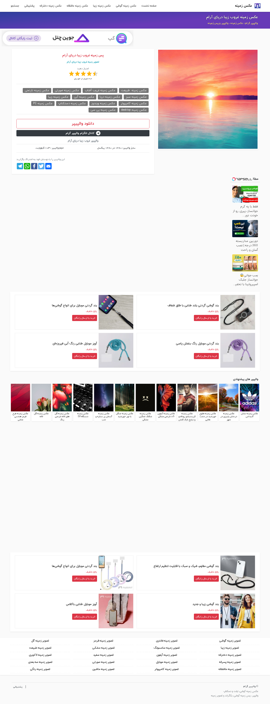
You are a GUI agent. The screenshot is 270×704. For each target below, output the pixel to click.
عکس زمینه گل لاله (41, 415)
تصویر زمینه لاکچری (40, 655)
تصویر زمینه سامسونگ (167, 647)
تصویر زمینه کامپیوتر (167, 669)
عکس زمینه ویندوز (103, 103)
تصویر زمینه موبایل (166, 662)
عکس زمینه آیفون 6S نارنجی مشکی (166, 415)
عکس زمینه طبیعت (134, 90)
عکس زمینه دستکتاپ (72, 103)
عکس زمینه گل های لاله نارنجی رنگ (62, 417)
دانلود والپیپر (83, 123)
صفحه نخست (148, 6)
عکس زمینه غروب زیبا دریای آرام (232, 17)
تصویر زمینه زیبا (230, 647)
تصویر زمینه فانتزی (166, 640)
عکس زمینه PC (43, 103)
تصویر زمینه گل (40, 640)
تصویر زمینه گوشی (230, 640)
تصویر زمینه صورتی (103, 662)
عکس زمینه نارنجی (37, 90)
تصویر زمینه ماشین (103, 669)
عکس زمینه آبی (84, 97)
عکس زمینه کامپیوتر (134, 103)
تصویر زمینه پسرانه (230, 662)
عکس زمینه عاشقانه (77, 6)
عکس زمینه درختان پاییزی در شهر (228, 417)
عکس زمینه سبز (136, 97)
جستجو (15, 6)
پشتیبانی (29, 6)
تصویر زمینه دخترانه (229, 655)
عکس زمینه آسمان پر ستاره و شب (103, 417)
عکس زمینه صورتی (67, 90)
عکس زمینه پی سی (103, 110)
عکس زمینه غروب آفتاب (100, 90)
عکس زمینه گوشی (126, 6)
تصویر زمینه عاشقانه (229, 669)
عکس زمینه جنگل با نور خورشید (124, 415)
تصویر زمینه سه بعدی (40, 662)
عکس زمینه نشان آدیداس (249, 415)
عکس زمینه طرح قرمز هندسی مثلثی (20, 417)
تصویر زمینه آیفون (166, 655)
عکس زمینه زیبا (102, 6)
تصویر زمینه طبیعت (40, 647)
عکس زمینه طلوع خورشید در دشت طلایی (208, 417)
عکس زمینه (243, 5)
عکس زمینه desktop (134, 110)
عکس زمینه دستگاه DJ (83, 415)
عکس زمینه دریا (110, 97)
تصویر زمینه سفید (103, 655)
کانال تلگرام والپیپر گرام (80, 133)
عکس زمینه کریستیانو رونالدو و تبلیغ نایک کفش (186, 417)
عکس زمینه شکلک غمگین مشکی (145, 417)
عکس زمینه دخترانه (50, 6)
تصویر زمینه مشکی (103, 647)
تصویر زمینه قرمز (103, 640)
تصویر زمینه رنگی (40, 669)
